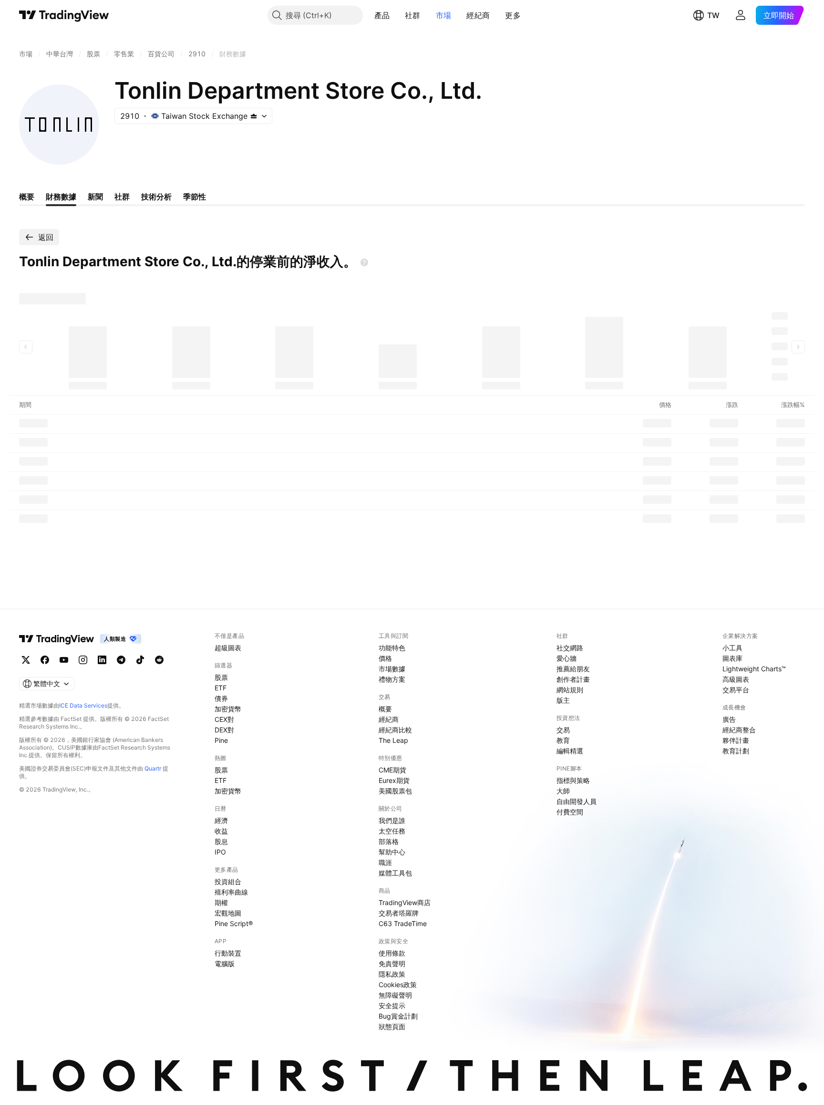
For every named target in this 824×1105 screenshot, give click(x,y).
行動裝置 (228, 953)
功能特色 (392, 648)
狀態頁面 (392, 1026)
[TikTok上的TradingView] (140, 660)
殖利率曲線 (231, 892)
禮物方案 (392, 679)
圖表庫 (732, 658)
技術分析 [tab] (156, 196)
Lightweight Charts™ (754, 669)
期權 (221, 902)
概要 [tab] (26, 196)
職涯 (385, 862)
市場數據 (392, 669)
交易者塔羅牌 (399, 913)
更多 (513, 15)
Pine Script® (234, 923)
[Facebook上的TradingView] (45, 660)
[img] (253, 116)
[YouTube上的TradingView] (64, 660)
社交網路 (569, 648)
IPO (220, 852)
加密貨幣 (228, 709)
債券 (221, 698)
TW (713, 15)
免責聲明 (392, 963)
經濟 (221, 820)
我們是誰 (392, 820)
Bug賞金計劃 (398, 1016)
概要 (385, 709)
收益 (221, 831)
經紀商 (478, 15)
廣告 (729, 719)
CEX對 (224, 719)
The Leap (393, 740)
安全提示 (392, 1005)
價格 (385, 658)
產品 (382, 15)
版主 (563, 700)
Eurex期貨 (394, 780)
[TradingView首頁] (64, 15)
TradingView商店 (405, 902)
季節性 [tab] (194, 196)
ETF (221, 688)
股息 (221, 841)
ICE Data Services (83, 705)
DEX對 (224, 730)
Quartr (152, 768)
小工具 (732, 648)
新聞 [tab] (95, 196)
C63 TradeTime (403, 923)
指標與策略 (573, 780)
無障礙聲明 (395, 995)
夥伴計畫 (735, 740)
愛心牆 (566, 658)
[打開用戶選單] (740, 15)
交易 (563, 730)
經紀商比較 (395, 730)
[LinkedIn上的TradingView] (102, 660)
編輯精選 (569, 751)
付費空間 (569, 812)
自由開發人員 (576, 801)
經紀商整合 (739, 730)
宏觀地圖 (228, 913)
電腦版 (225, 963)
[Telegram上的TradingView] (121, 660)
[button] (396, 15)
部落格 (389, 841)
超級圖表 (228, 648)
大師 (563, 791)
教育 (563, 740)
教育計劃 (735, 751)
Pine (221, 740)
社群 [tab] (122, 196)
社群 (413, 15)
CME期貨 (392, 770)
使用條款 (392, 953)
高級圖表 (735, 679)
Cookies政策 (398, 984)
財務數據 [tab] (61, 196)
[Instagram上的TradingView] (83, 660)
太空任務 (392, 831)
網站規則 (569, 690)
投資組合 (228, 881)
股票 (221, 677)
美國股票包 (395, 791)
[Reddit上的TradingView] (159, 660)
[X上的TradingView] (25, 660)
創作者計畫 (573, 679)
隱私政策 (392, 974)
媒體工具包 (395, 873)
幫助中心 (392, 852)
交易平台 (735, 690)
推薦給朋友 (573, 669)
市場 (444, 15)
